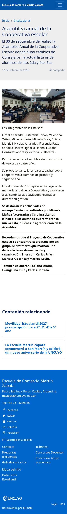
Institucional (22, 21)
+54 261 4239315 (18, 403)
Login (54, 504)
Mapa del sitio (11, 469)
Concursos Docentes (50, 452)
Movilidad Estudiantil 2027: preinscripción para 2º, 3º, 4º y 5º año (30, 327)
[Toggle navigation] (60, 5)
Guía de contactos (14, 462)
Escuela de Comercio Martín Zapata (22, 5)
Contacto (8, 447)
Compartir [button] (58, 70)
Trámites (42, 447)
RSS (62, 504)
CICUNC (28, 508)
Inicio (5, 21)
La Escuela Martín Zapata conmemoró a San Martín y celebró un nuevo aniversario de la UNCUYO (33, 348)
